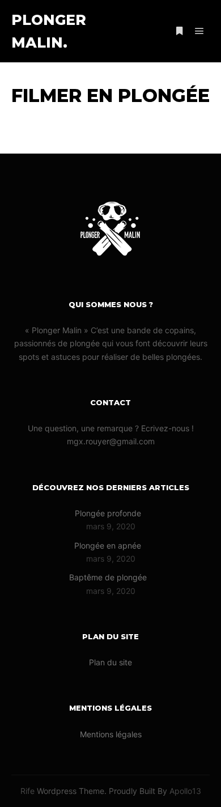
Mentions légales (111, 734)
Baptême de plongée (108, 577)
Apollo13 (185, 791)
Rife (27, 791)
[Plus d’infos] (179, 31)
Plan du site (110, 662)
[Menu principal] (199, 31)
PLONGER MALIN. (48, 31)
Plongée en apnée (107, 545)
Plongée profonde (108, 513)
